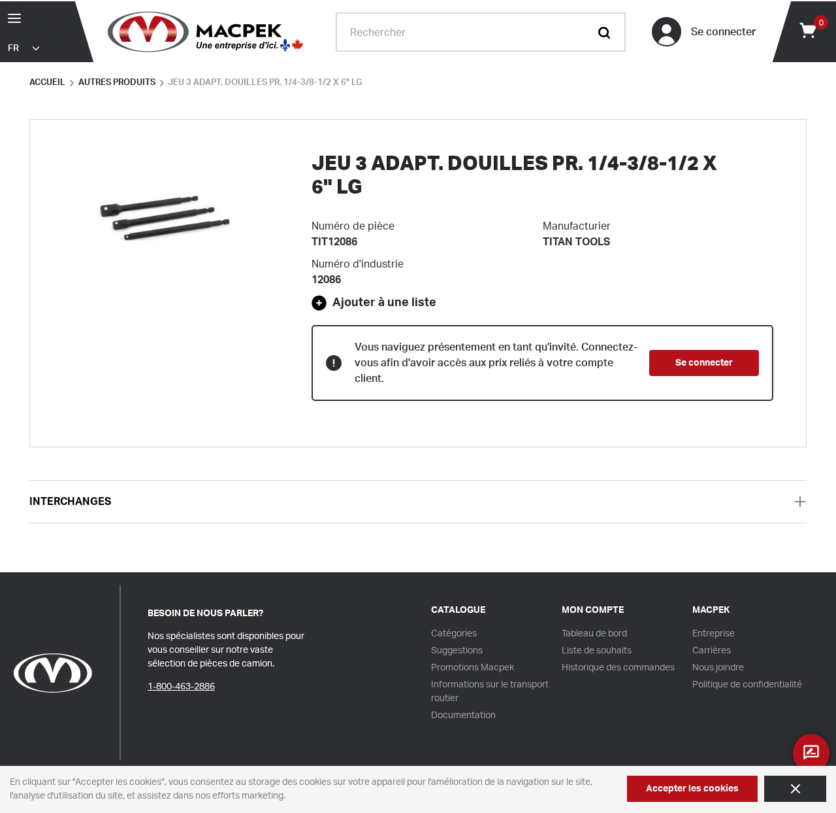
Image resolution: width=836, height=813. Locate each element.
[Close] (795, 789)
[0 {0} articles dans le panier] (807, 29)
